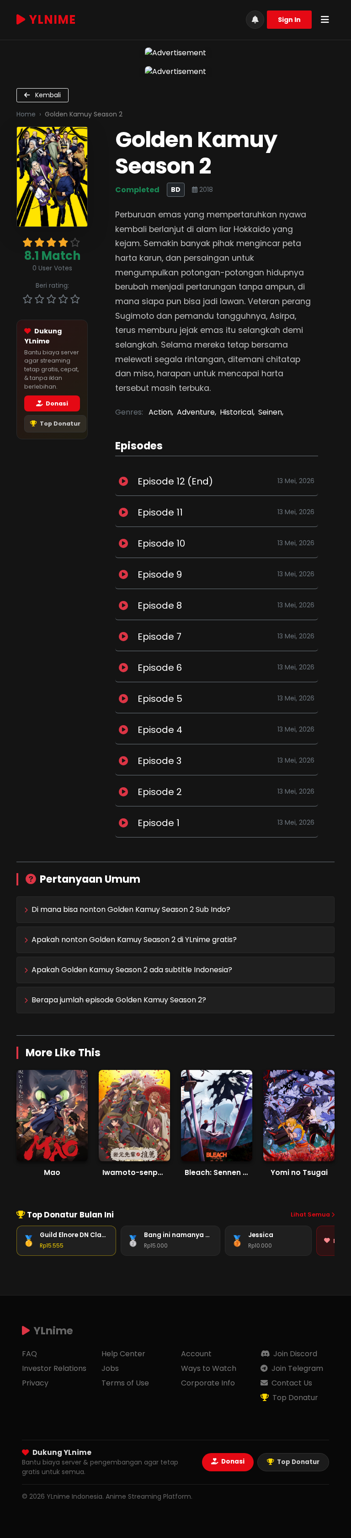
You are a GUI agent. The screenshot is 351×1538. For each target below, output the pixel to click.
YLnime (52, 19)
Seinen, (270, 412)
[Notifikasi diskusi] (255, 20)
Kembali (47, 95)
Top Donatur (59, 423)
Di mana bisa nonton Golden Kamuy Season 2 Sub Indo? (131, 909)
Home (26, 114)
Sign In (289, 19)
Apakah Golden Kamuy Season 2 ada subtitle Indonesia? (132, 969)
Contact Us (291, 1383)
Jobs (110, 1368)
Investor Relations (54, 1368)
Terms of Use (125, 1383)
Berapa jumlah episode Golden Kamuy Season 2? (119, 1000)
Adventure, (196, 412)
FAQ (29, 1353)
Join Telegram (296, 1368)
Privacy (35, 1383)
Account (196, 1353)
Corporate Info (208, 1383)
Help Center (123, 1353)
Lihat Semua (311, 1214)
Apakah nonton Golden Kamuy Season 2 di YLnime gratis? (134, 939)
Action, (161, 412)
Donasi (56, 403)
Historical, (237, 412)
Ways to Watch (208, 1368)
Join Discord (294, 1353)
